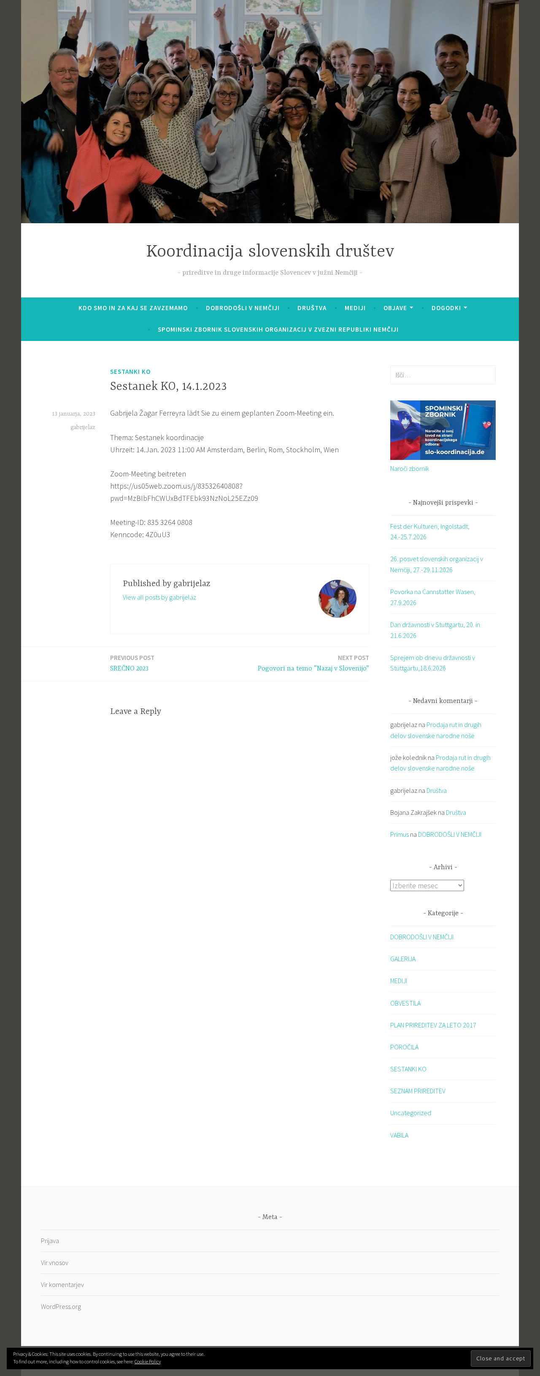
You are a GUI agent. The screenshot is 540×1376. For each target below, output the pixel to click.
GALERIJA (403, 958)
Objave (395, 308)
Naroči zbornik (409, 468)
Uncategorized (410, 1112)
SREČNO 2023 (132, 663)
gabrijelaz (82, 427)
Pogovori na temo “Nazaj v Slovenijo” (313, 663)
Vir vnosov (54, 1262)
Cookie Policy (148, 1361)
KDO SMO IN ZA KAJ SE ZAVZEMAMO (133, 308)
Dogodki (446, 308)
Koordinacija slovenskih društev (270, 252)
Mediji (355, 308)
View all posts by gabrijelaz (159, 597)
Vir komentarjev (62, 1284)
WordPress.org (61, 1306)
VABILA (399, 1135)
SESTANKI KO (130, 372)
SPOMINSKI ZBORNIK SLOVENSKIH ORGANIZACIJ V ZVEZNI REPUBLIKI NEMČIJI (278, 329)
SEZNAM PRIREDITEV (418, 1091)
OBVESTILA (405, 1003)
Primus (399, 834)
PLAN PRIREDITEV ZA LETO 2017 (433, 1025)
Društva (312, 308)
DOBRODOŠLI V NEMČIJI (243, 308)
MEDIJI (398, 980)
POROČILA (404, 1047)
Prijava (50, 1240)
